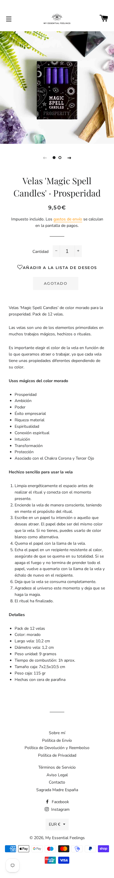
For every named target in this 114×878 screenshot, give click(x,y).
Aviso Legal (57, 775)
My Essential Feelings (65, 838)
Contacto (57, 782)
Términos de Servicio (57, 767)
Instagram (60, 809)
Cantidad (40, 251)
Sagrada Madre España (57, 790)
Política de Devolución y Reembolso (57, 748)
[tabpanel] (57, 87)
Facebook (60, 802)
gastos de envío (67, 219)
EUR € (54, 824)
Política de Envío (57, 740)
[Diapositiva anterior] (44, 157)
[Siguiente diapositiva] (69, 157)
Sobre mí (57, 733)
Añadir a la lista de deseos (60, 267)
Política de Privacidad (57, 755)
